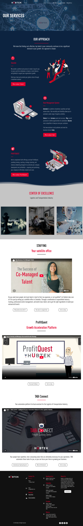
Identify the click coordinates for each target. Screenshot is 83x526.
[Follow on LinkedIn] (62, 523)
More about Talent (18, 84)
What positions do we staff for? (20, 310)
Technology (69, 220)
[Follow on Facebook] (60, 523)
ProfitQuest (13, 220)
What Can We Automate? (41, 465)
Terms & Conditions (31, 497)
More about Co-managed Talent (41, 310)
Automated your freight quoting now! (20, 465)
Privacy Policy (30, 494)
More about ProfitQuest (20, 175)
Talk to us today (63, 310)
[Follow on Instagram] (64, 523)
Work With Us (67, 491)
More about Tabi (50, 135)
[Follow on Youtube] (67, 523)
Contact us (30, 478)
